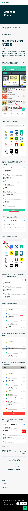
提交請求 (18, 470)
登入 (4, 487)
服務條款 (6, 504)
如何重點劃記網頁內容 (7, 450)
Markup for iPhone (17, 27)
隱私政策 (12, 504)
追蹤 (4, 48)
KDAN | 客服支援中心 (6, 27)
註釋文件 (6, 28)
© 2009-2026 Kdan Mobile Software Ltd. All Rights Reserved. (13, 501)
